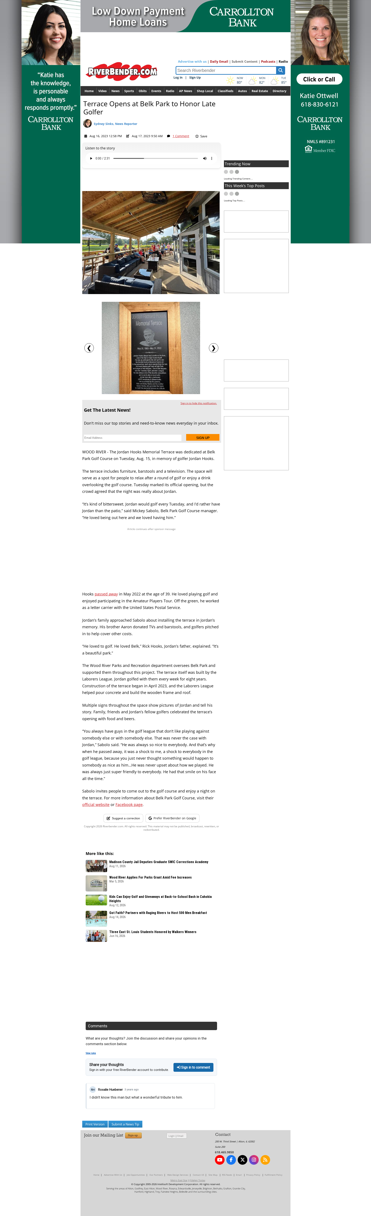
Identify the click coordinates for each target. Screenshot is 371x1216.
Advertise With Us (113, 1174)
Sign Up (195, 77)
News (115, 91)
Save (203, 136)
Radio (283, 61)
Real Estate (260, 91)
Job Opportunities (136, 1174)
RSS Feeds (227, 1174)
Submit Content (245, 61)
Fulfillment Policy (273, 1174)
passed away (106, 594)
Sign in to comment (195, 1067)
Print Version (95, 1124)
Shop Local (205, 91)
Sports (129, 91)
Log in (177, 77)
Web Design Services (177, 1174)
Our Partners (156, 1174)
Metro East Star (179, 1180)
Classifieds (225, 91)
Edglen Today (197, 1180)
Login (172, 1135)
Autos (242, 91)
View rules (91, 1053)
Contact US (198, 1174)
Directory (279, 91)
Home (89, 91)
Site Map (212, 1174)
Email (180, 1135)
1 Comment (181, 136)
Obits (143, 91)
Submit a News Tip (125, 1124)
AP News (185, 91)
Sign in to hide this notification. (199, 403)
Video (102, 91)
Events (156, 91)
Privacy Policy (253, 1174)
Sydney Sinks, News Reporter (115, 124)
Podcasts (268, 61)
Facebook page (129, 804)
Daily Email (219, 61)
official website (95, 804)
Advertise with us (192, 61)
